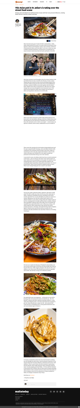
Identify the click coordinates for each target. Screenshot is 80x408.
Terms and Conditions (19, 396)
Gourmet (16, 4)
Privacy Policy (17, 397)
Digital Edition (34, 394)
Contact (28, 394)
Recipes (29, 1)
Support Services (42, 394)
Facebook (32, 375)
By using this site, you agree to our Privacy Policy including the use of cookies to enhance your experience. (40, 406)
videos (50, 1)
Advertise (22, 394)
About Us (17, 394)
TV (46, 1)
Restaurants (35, 1)
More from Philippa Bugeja (31, 384)
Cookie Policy (17, 398)
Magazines (42, 1)
